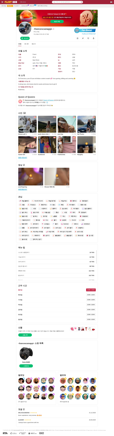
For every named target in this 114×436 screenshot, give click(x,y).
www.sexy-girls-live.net (19, 430)
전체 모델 (4, 5)
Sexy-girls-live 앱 (42, 5)
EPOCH (37, 430)
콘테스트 (32, 5)
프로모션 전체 (24, 5)
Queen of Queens (48, 100)
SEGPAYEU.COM (44, 430)
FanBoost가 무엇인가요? (89, 34)
